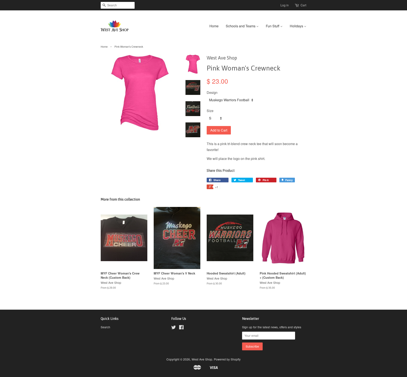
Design (212, 92)
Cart (303, 5)
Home (214, 26)
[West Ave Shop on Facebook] (181, 328)
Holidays (297, 26)
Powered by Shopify (227, 359)
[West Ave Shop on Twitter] (173, 328)
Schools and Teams (241, 26)
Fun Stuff (273, 26)
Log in (284, 5)
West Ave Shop (202, 359)
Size (210, 110)
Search (105, 327)
